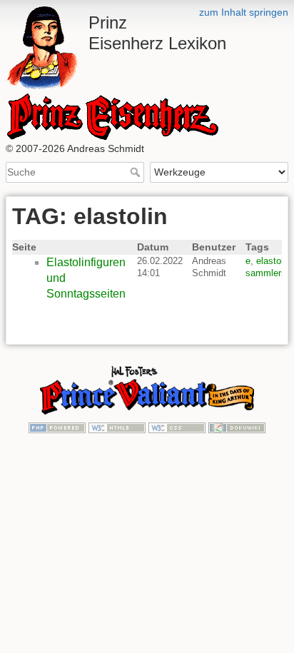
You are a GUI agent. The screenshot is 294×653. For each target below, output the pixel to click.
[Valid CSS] (177, 426)
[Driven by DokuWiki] (236, 426)
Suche (136, 172)
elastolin (273, 260)
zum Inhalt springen (243, 12)
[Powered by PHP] (57, 426)
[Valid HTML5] (117, 426)
